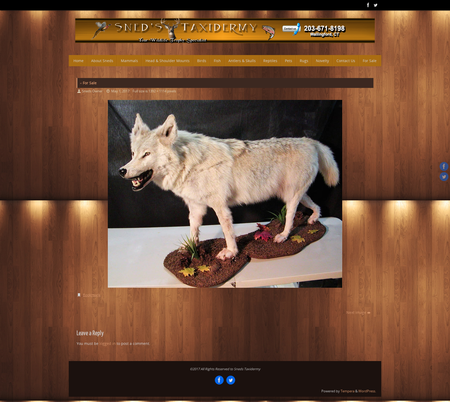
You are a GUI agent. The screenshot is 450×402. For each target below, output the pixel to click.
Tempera (347, 391)
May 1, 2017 (120, 91)
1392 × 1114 (157, 91)
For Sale (88, 82)
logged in (107, 343)
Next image (356, 312)
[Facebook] (367, 5)
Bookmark (91, 294)
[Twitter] (375, 5)
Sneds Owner (92, 91)
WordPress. (367, 391)
